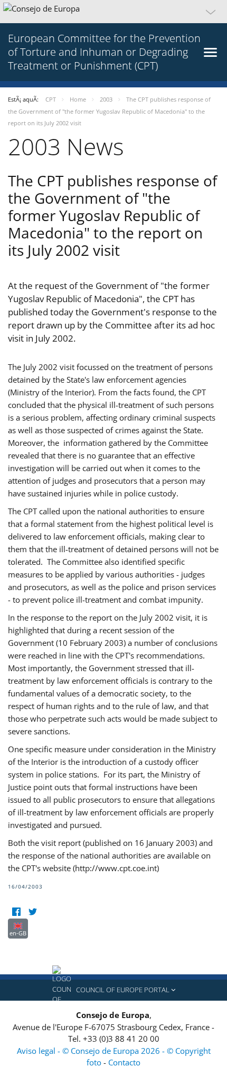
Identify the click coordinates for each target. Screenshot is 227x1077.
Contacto (124, 1062)
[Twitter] (32, 912)
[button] (113, 11)
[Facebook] (16, 912)
